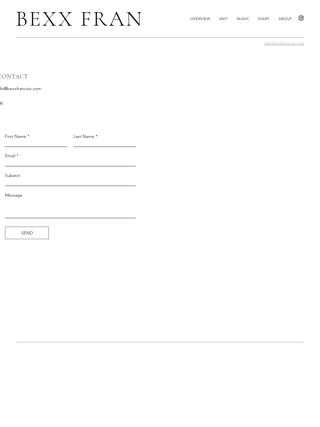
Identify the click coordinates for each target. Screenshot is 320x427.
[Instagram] (301, 18)
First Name (15, 136)
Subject (12, 175)
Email (10, 155)
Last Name (83, 136)
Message (13, 195)
